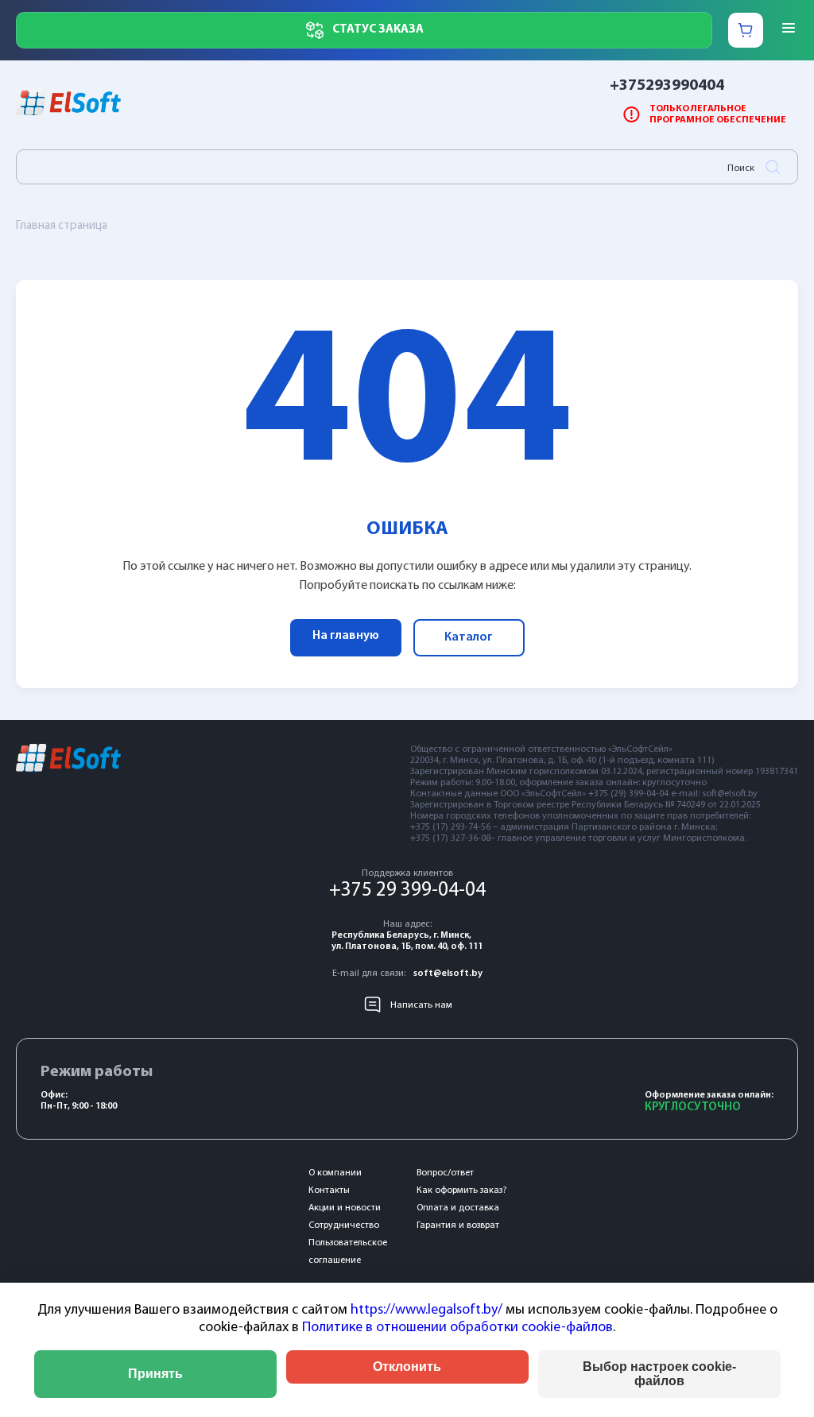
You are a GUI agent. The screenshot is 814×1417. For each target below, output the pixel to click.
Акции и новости (344, 1208)
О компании (335, 1173)
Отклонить (407, 1366)
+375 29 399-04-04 (407, 890)
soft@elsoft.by (448, 973)
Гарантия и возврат (458, 1225)
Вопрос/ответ (445, 1173)
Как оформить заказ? (461, 1190)
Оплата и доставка (458, 1208)
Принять (155, 1373)
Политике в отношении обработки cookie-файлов (457, 1328)
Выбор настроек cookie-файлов (659, 1374)
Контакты (329, 1190)
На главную (345, 635)
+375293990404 (667, 86)
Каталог (468, 637)
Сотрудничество (343, 1225)
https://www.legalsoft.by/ (426, 1310)
